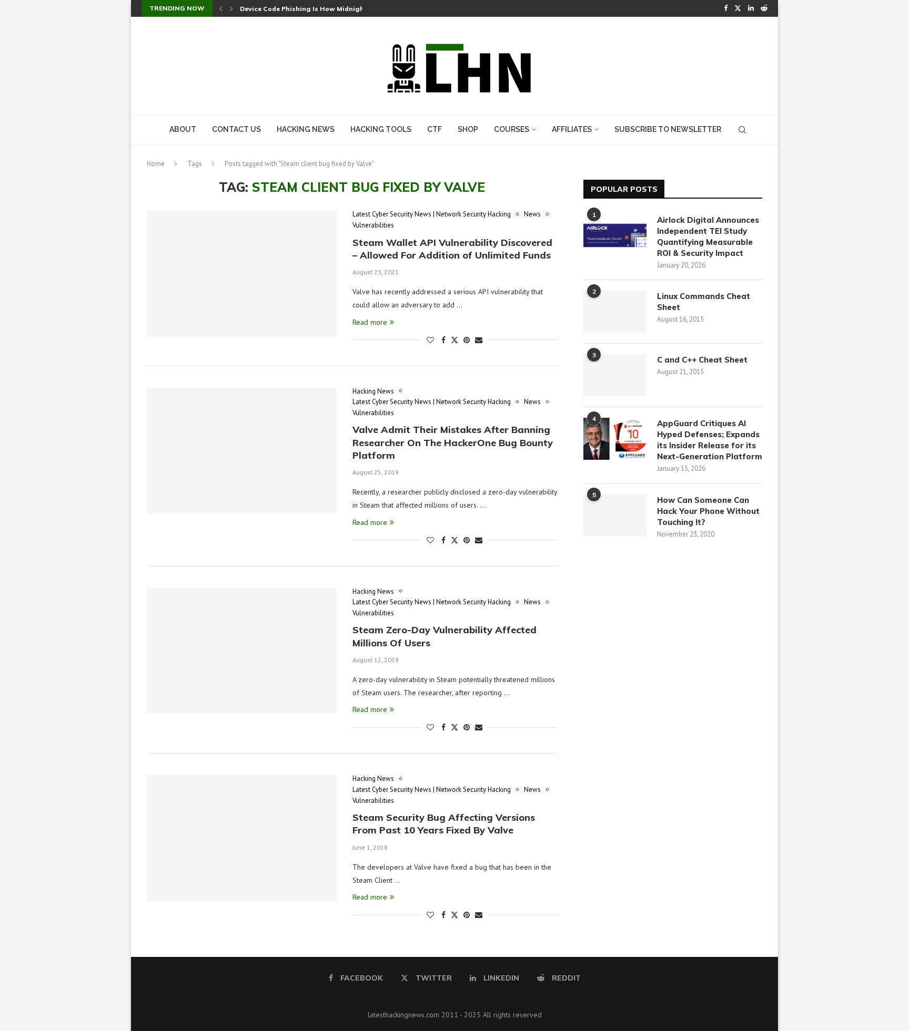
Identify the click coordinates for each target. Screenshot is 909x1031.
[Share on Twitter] (454, 340)
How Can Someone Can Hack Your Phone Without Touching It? (708, 511)
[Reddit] (764, 8)
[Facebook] (726, 8)
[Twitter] (737, 8)
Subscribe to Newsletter (667, 129)
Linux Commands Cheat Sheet (703, 301)
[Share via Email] (478, 340)
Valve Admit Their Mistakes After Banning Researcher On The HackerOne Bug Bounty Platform (452, 442)
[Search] (742, 130)
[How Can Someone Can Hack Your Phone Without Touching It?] (615, 515)
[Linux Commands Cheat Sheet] (615, 312)
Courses (511, 129)
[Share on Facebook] (443, 340)
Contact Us (236, 129)
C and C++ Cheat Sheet (702, 360)
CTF (434, 129)
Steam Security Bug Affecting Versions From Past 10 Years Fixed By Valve (443, 823)
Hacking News (306, 129)
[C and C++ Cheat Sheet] (615, 375)
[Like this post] (430, 340)
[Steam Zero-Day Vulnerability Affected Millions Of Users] (242, 650)
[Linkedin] (751, 8)
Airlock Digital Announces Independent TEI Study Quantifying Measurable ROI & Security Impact (708, 236)
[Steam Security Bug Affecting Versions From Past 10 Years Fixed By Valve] (242, 838)
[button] (221, 8)
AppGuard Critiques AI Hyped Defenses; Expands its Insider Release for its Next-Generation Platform (709, 439)
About (182, 129)
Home (156, 163)
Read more (369, 322)
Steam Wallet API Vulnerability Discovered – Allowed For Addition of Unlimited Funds (452, 248)
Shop (468, 129)
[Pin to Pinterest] (466, 340)
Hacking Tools (380, 129)
